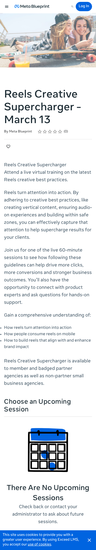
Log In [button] (84, 6)
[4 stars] (55, 131)
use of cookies (39, 545)
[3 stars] (50, 131)
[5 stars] (60, 131)
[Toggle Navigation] (7, 6)
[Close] (89, 540)
